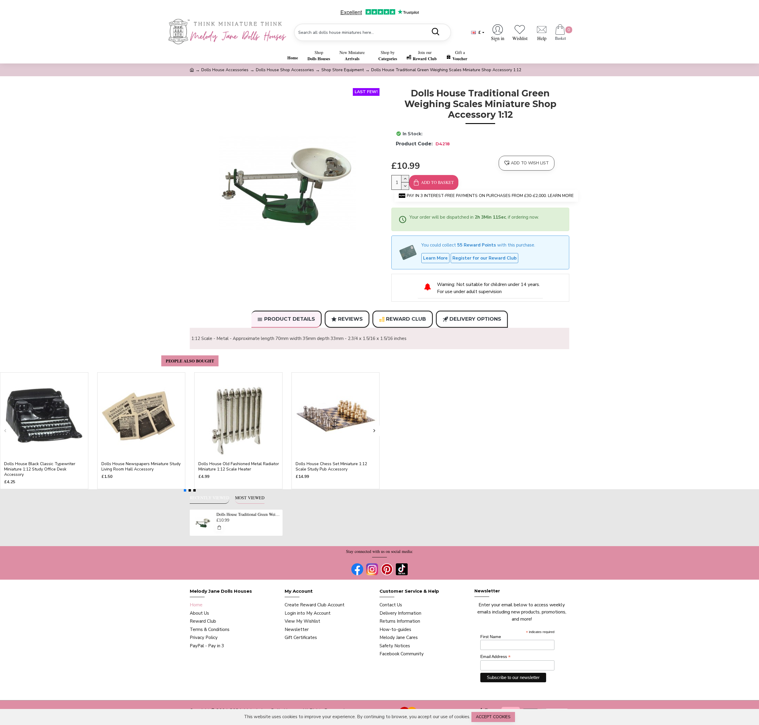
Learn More (435, 258)
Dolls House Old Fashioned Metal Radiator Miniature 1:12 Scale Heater (238, 466)
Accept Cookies (493, 717)
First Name (490, 636)
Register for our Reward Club (484, 258)
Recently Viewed (209, 497)
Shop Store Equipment (342, 70)
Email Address (495, 656)
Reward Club (406, 319)
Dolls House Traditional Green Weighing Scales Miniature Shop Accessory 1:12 (248, 514)
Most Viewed (249, 497)
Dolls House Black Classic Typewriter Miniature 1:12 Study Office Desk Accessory (39, 469)
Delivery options (475, 319)
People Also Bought (190, 361)
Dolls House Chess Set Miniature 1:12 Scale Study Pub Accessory (331, 466)
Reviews (350, 319)
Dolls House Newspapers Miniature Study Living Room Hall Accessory (141, 466)
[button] (5, 431)
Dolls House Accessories (224, 70)
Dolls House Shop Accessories (285, 70)
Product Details (289, 319)
